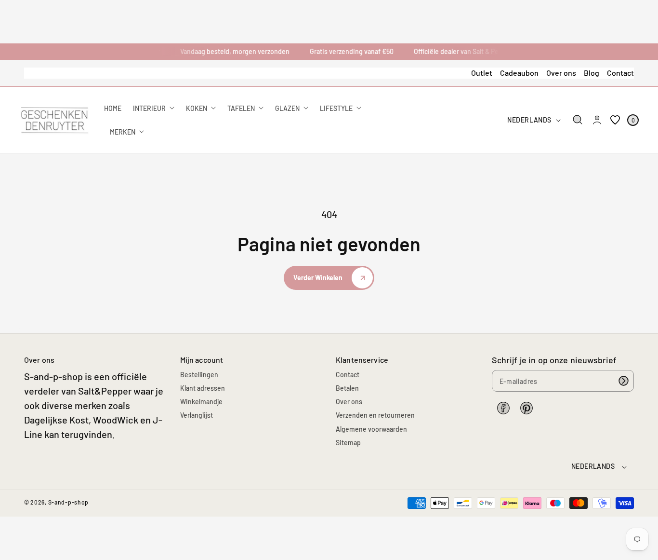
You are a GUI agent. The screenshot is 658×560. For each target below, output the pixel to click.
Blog (591, 72)
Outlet (481, 72)
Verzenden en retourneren (375, 415)
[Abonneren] (623, 381)
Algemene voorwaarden (371, 429)
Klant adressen (202, 388)
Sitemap (348, 442)
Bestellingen (199, 374)
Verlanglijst (196, 415)
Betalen (347, 388)
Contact (620, 72)
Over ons (561, 72)
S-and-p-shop (68, 502)
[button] (578, 120)
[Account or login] (597, 120)
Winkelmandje (201, 401)
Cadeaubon (519, 72)
